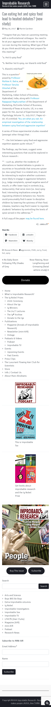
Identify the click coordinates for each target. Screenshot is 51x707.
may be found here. (35, 218)
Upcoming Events (15, 352)
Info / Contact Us (13, 372)
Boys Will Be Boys (13, 598)
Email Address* (9, 646)
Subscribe (36, 570)
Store (7, 369)
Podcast (11, 341)
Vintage (11, 335)
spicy (8, 253)
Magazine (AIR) (12, 622)
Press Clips (10, 358)
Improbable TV (14, 345)
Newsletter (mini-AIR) (17, 331)
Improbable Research (16, 3)
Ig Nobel (9, 605)
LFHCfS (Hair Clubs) (14, 619)
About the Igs (14, 304)
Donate (25, 280)
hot (3, 253)
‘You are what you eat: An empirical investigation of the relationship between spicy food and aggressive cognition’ (23, 122)
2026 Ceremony (15, 301)
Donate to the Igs (15, 318)
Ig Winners (12, 307)
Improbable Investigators (17, 608)
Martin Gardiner (26, 28)
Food (44, 250)
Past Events (13, 355)
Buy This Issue (17, 570)
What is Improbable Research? (19, 294)
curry (39, 250)
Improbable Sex (12, 612)
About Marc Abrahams (16, 375)
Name (5, 658)
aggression (25, 250)
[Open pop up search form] (47, 703)
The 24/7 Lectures (16, 311)
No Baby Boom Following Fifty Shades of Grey (13, 263)
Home (7, 290)
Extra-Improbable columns (18, 602)
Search (5, 580)
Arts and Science (13, 595)
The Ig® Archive (14, 314)
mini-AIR (9, 626)
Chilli (33, 250)
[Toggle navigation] (46, 4)
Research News (11, 250)
